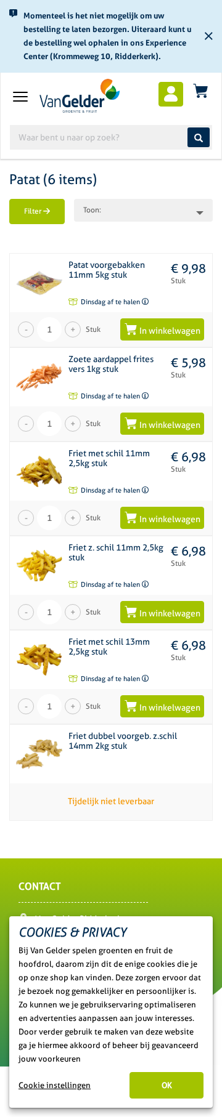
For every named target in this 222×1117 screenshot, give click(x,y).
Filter (33, 211)
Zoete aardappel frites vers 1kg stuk (111, 364)
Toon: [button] (92, 210)
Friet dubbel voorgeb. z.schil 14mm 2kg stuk (122, 741)
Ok (167, 1085)
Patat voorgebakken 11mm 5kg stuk (106, 270)
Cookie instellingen (54, 1085)
